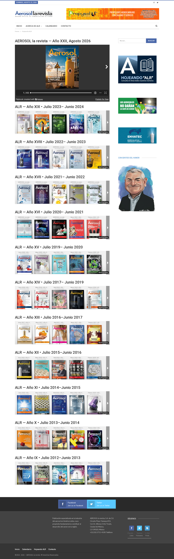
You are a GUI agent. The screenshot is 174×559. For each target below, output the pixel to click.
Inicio (19, 26)
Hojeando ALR (40, 549)
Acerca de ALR (33, 26)
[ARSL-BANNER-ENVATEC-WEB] (137, 135)
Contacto (66, 26)
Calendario (51, 26)
